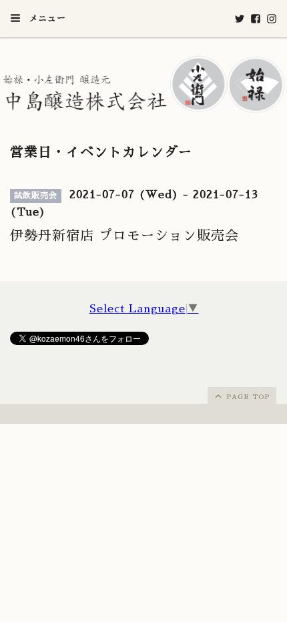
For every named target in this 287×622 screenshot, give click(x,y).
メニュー (45, 18)
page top (247, 397)
